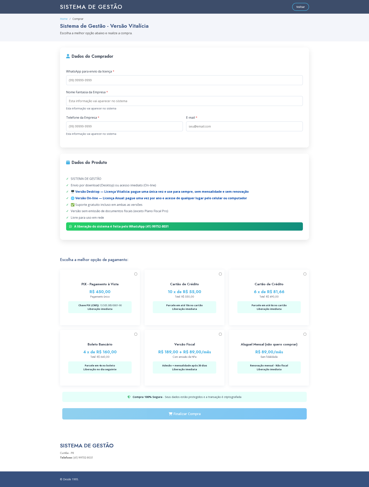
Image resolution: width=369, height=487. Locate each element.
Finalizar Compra (186, 413)
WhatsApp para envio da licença (90, 71)
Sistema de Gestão (91, 7)
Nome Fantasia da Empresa (87, 92)
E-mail (191, 117)
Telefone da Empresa (82, 117)
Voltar (300, 7)
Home (64, 19)
